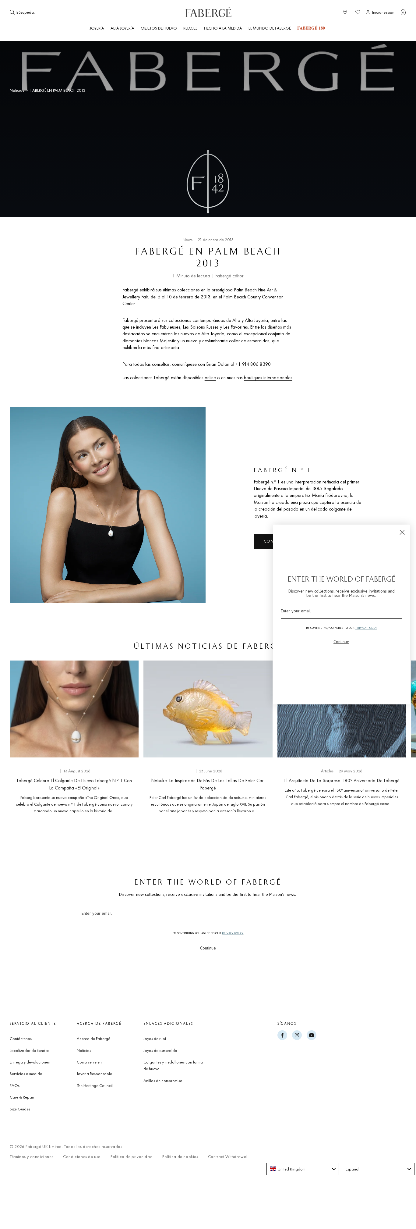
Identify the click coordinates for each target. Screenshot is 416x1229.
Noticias (17, 90)
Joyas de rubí (154, 1038)
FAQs (14, 1085)
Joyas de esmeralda (160, 1050)
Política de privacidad (132, 1156)
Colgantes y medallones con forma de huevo (173, 1065)
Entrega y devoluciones (30, 1062)
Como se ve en (89, 1062)
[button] (403, 12)
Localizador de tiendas (29, 1050)
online (210, 377)
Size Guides (20, 1109)
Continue (208, 948)
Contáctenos (21, 1038)
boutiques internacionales (268, 377)
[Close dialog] (402, 532)
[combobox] (54, 12)
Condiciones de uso (82, 1156)
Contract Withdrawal (228, 1156)
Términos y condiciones (31, 1156)
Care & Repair (22, 1097)
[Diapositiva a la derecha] (392, 739)
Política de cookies (180, 1156)
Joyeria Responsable (94, 1073)
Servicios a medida (26, 1073)
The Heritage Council (95, 1085)
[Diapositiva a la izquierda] (24, 739)
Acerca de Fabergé (93, 1038)
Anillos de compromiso (162, 1080)
